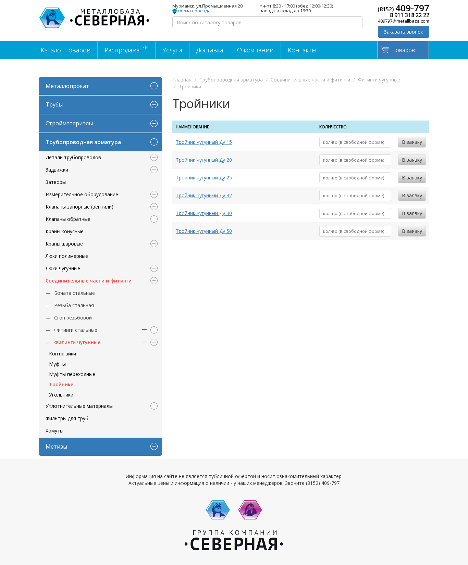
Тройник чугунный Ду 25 (204, 177)
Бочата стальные (74, 293)
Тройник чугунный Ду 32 (204, 195)
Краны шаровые (64, 243)
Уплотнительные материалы (79, 406)
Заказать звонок (403, 31)
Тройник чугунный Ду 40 (204, 213)
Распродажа (126, 49)
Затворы (56, 182)
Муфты (57, 364)
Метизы (56, 446)
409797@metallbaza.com (403, 21)
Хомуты (54, 430)
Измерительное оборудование (82, 194)
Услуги (172, 50)
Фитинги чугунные (77, 342)
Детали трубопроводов (73, 157)
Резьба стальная (74, 305)
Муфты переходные (72, 374)
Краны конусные (65, 231)
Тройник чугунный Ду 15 (204, 142)
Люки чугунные (63, 268)
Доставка (209, 50)
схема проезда (194, 11)
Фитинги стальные (75, 330)
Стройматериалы (69, 123)
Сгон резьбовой (73, 317)
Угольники (61, 394)
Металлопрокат (67, 86)
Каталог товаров (65, 50)
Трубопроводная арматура (83, 142)
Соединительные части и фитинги (89, 280)
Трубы (54, 104)
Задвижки (57, 169)
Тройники (61, 384)
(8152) (403, 7)
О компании (255, 50)
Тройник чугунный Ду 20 (204, 159)
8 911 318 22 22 (409, 15)
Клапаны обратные (68, 219)
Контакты (302, 50)
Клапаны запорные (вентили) (79, 206)
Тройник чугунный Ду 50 (204, 231)
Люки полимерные (67, 256)
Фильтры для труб (67, 418)
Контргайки (62, 353)
